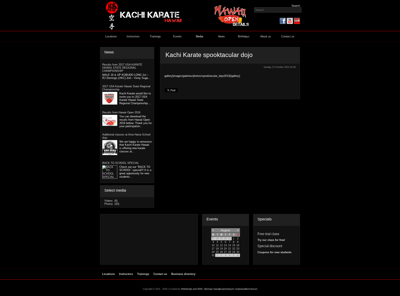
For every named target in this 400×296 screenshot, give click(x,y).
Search (295, 5)
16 (237, 245)
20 (225, 248)
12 (221, 245)
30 (237, 251)
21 (229, 248)
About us (265, 36)
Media (199, 36)
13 (225, 245)
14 (229, 245)
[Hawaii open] (231, 25)
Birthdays (243, 36)
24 (213, 251)
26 (221, 251)
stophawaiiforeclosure (246, 289)
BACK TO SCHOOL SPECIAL (120, 162)
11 (217, 245)
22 (233, 248)
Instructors (133, 36)
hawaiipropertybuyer (223, 289)
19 (221, 248)
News (221, 36)
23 (237, 248)
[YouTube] (290, 23)
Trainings (155, 36)
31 (213, 255)
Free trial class (268, 234)
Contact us (287, 36)
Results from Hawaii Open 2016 (121, 112)
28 (229, 251)
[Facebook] (283, 23)
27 (225, 251)
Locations (111, 36)
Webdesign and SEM (191, 289)
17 (213, 248)
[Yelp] (297, 23)
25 (217, 251)
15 (233, 245)
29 (233, 251)
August (225, 230)
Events (177, 36)
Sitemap (208, 289)
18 (217, 248)
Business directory (183, 274)
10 (213, 245)
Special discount (270, 246)
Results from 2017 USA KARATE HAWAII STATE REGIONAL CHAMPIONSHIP (122, 67)
